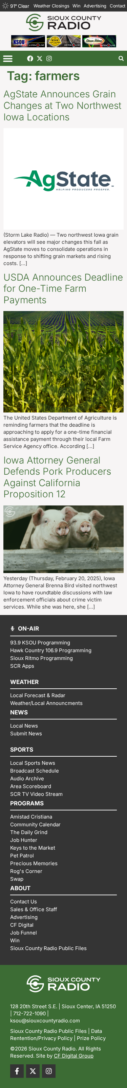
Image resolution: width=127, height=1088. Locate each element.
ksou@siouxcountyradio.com (45, 1020)
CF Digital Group (73, 1055)
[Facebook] (30, 58)
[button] (7, 58)
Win (76, 5)
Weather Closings (51, 5)
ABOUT (20, 888)
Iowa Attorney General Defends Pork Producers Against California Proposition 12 (57, 477)
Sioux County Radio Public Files (48, 1031)
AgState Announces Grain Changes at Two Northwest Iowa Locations (62, 105)
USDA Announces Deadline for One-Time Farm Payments (63, 288)
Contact (117, 5)
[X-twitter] (40, 58)
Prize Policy (91, 1038)
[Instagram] (49, 58)
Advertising (95, 5)
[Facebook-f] (17, 1071)
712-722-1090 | (31, 1013)
